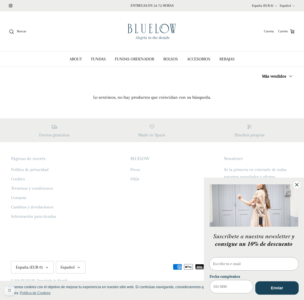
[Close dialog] (296, 184)
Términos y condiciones (32, 188)
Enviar (277, 288)
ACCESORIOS (198, 59)
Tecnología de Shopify (52, 280)
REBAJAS (227, 59)
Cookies (18, 179)
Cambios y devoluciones (32, 207)
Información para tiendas (33, 216)
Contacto (18, 197)
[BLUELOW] (152, 31)
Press (135, 169)
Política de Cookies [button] (35, 293)
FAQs (134, 179)
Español (285, 6)
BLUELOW (28, 280)
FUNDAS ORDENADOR (134, 59)
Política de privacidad (30, 169)
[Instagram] (10, 5)
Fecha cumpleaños (225, 277)
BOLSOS (170, 59)
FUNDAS (98, 59)
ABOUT (75, 59)
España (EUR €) (262, 6)
